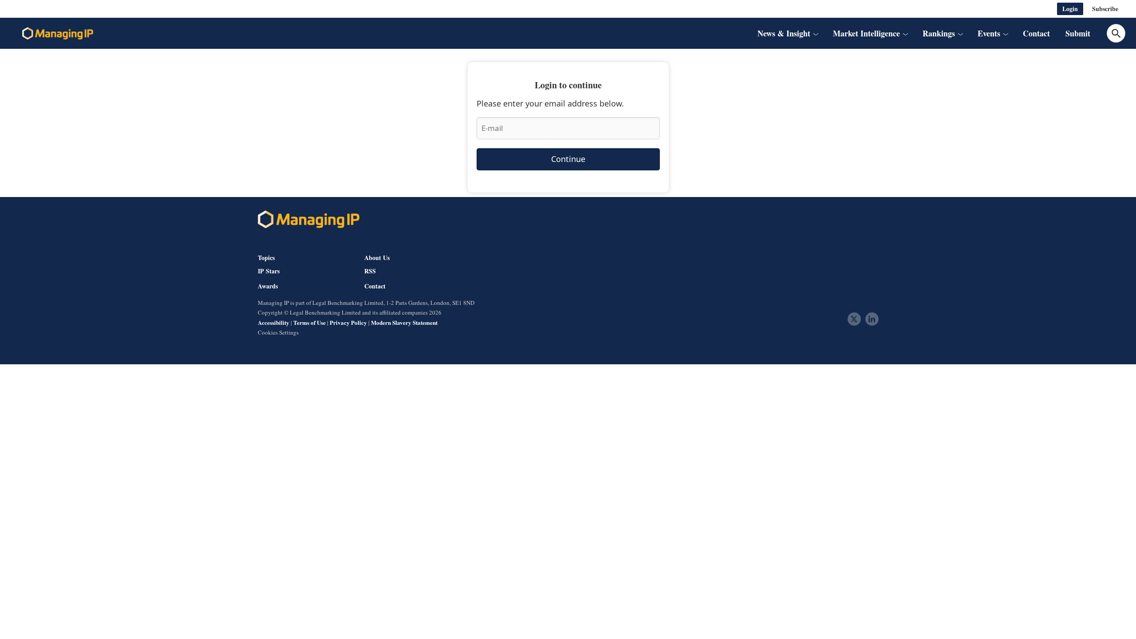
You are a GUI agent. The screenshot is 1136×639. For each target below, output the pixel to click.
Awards (268, 286)
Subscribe (1105, 8)
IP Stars (269, 271)
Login (1070, 8)
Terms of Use (309, 322)
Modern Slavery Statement (404, 322)
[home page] (57, 33)
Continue (568, 159)
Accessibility (273, 322)
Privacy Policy (348, 322)
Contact (1036, 33)
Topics (266, 257)
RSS (370, 271)
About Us (377, 257)
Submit (1077, 33)
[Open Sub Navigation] (815, 33)
